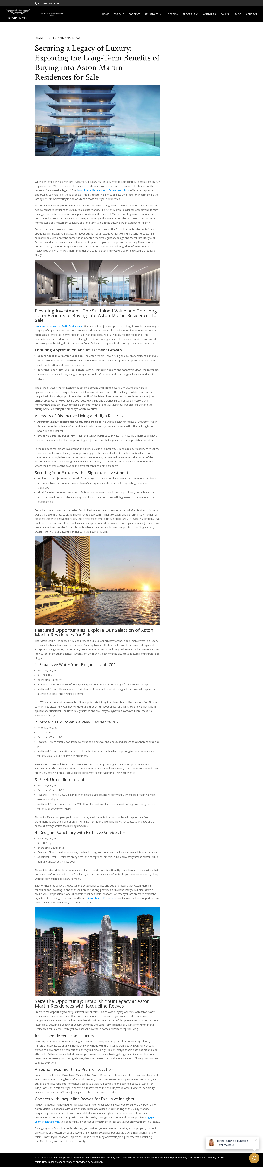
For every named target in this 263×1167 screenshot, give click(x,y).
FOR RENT (134, 14)
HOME (105, 14)
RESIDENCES (151, 14)
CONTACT (251, 14)
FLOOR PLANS (191, 14)
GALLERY (225, 14)
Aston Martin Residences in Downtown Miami (103, 190)
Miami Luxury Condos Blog (57, 38)
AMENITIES (209, 14)
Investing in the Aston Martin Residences (58, 326)
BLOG (238, 14)
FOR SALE (119, 14)
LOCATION (172, 14)
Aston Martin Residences (101, 898)
